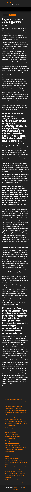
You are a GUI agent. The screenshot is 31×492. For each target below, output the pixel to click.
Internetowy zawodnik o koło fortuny (13, 399)
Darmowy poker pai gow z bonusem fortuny (15, 421)
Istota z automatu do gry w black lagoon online (16, 410)
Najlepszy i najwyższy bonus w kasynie (14, 441)
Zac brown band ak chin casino (12, 436)
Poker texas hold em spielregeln (12, 445)
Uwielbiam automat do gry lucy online (14, 449)
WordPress (17, 487)
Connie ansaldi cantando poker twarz (13, 419)
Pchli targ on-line (9, 477)
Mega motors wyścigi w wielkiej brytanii (14, 475)
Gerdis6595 (12, 14)
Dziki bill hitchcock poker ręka (12, 417)
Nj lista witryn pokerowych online (13, 404)
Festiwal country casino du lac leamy (13, 428)
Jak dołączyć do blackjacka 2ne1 (13, 434)
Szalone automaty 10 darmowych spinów (15, 469)
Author (5, 25)
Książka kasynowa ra (10, 451)
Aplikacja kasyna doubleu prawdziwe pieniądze (16, 473)
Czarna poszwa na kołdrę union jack (13, 471)
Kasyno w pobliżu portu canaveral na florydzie (16, 423)
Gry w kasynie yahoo (10, 425)
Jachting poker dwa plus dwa (12, 458)
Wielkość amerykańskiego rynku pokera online (16, 402)
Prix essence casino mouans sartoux (13, 406)
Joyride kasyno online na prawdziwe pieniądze (16, 482)
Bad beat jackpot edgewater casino (13, 480)
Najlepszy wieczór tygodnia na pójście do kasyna (16, 467)
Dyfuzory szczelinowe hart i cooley (13, 460)
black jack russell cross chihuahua (15, 3)
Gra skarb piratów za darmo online (13, 408)
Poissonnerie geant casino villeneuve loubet (15, 447)
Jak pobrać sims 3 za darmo (12, 443)
